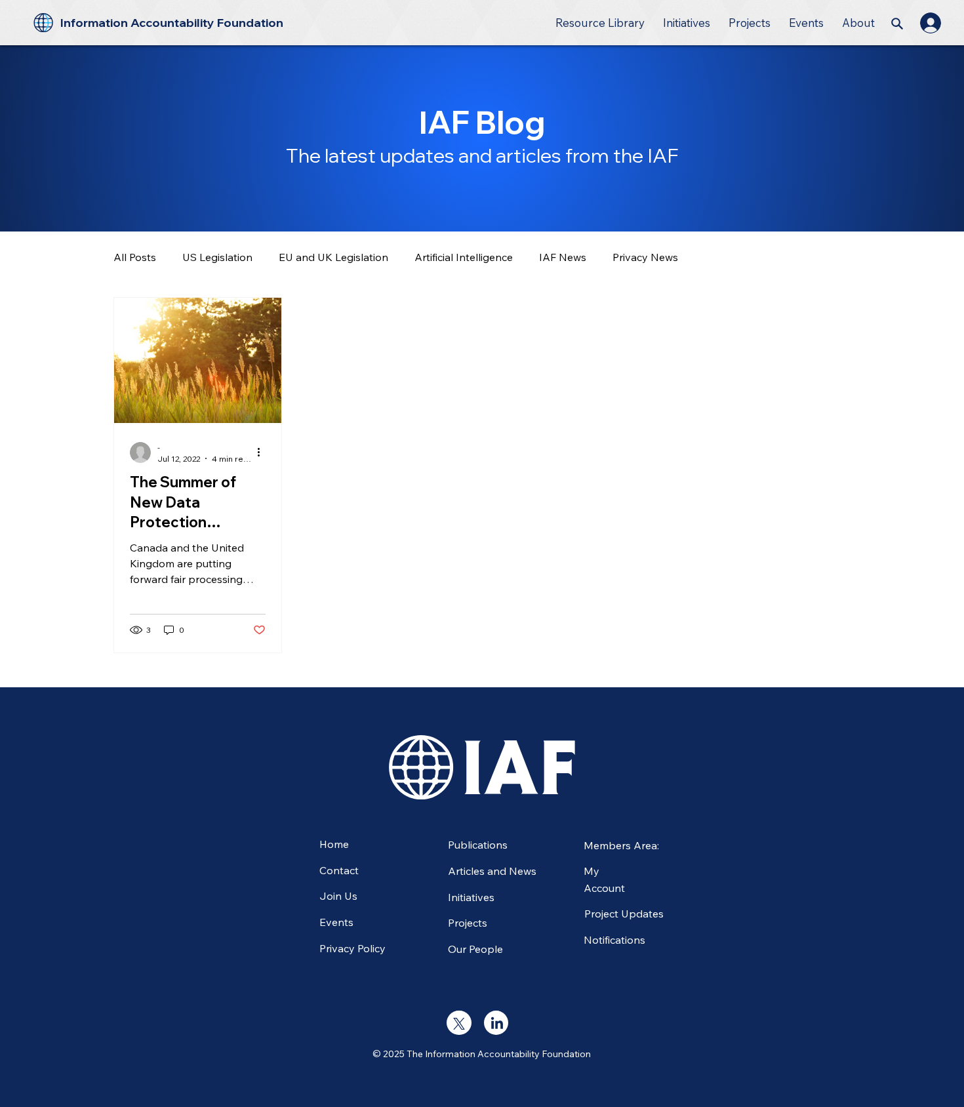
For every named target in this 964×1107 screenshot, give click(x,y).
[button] (600, 22)
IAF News (562, 257)
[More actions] (263, 452)
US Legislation (217, 257)
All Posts (134, 257)
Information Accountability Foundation (171, 22)
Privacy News (645, 257)
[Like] (459, 1023)
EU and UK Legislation (333, 257)
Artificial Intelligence (463, 257)
